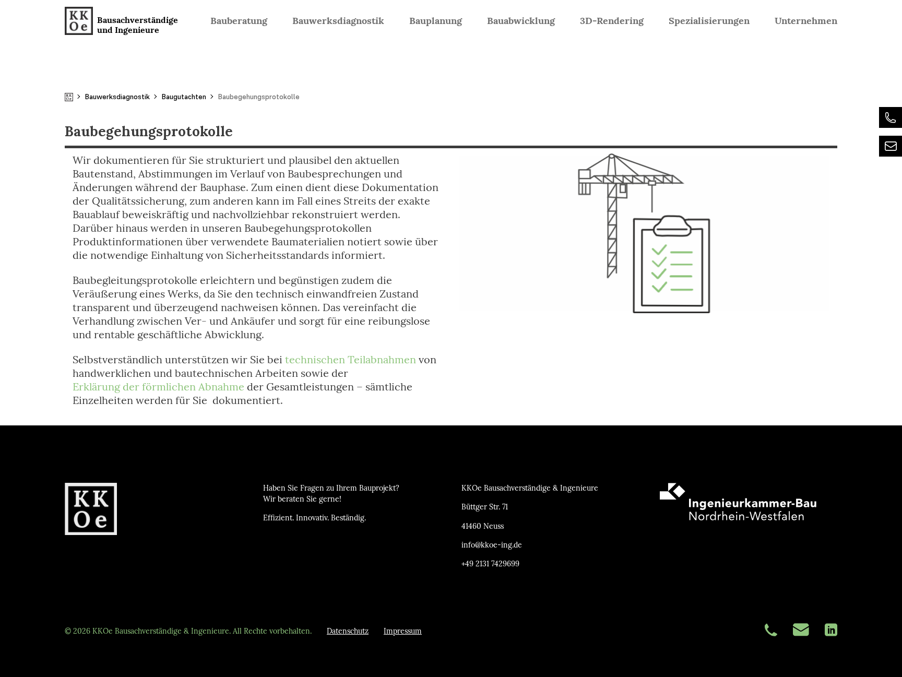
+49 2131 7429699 (490, 564)
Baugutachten (183, 96)
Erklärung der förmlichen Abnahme (158, 387)
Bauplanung (435, 21)
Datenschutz (348, 631)
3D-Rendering (612, 21)
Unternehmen (806, 21)
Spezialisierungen (709, 21)
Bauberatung (238, 21)
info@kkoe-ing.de (491, 545)
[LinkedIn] (831, 631)
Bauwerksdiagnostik (338, 21)
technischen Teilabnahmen (350, 359)
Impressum (403, 631)
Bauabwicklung (521, 21)
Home (69, 97)
